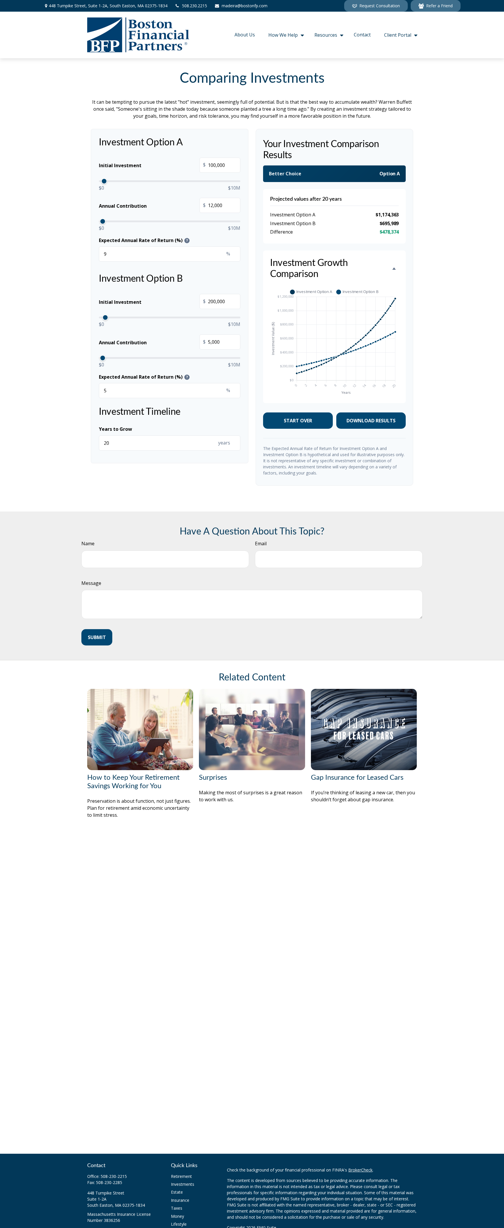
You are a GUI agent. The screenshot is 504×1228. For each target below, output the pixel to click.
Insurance (180, 1200)
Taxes (176, 1208)
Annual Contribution (152, 205)
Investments (182, 1184)
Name (87, 543)
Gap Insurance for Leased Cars (357, 777)
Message (91, 583)
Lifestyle (179, 1224)
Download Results (371, 420)
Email (261, 543)
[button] (244, 35)
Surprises (213, 777)
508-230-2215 (114, 1176)
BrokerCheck (360, 1170)
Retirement (181, 1176)
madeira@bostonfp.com (244, 5)
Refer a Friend (439, 5)
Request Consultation (379, 5)
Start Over (298, 420)
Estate (177, 1192)
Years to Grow (115, 429)
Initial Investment (152, 165)
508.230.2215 (194, 5)
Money (177, 1216)
